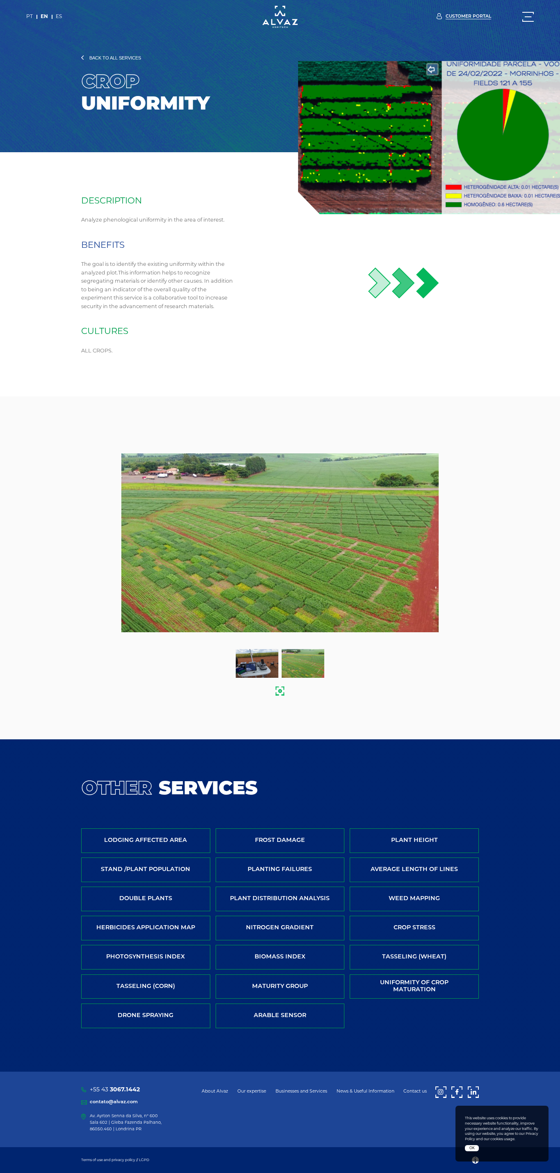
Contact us (415, 1091)
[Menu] (528, 17)
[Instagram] (440, 1092)
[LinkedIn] (473, 1092)
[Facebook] (456, 1092)
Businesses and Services (301, 1091)
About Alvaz (215, 1091)
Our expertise (251, 1091)
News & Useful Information (365, 1091)
